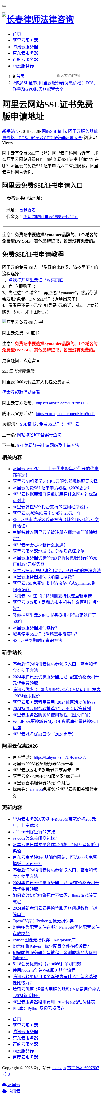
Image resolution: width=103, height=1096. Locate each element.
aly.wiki (36, 789)
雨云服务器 (23, 66)
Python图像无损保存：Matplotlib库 (44, 940)
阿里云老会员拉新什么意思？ (40, 545)
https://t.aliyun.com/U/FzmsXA (62, 403)
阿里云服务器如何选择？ (36, 628)
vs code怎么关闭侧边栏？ (36, 838)
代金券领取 (12, 392)
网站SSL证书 (25, 83)
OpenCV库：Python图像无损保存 (43, 921)
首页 (17, 34)
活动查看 (31, 392)
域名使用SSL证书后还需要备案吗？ (46, 634)
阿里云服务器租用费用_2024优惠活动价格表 (54, 702)
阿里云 (73, 424)
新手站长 (10, 131)
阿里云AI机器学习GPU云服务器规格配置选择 (55, 481)
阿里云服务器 (25, 40)
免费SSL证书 (51, 424)
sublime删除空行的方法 (34, 832)
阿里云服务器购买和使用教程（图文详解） (53, 715)
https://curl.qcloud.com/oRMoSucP (65, 413)
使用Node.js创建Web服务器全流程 (44, 970)
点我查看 (27, 210)
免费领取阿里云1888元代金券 (50, 216)
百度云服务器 (25, 59)
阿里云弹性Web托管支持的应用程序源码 (50, 507)
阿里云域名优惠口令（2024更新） (44, 734)
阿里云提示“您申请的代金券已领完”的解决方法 (57, 570)
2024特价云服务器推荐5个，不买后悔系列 (52, 708)
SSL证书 (28, 424)
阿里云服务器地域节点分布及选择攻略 (49, 551)
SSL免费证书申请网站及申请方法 (48, 445)
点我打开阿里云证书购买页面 (35, 280)
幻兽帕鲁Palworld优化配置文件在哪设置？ (52, 946)
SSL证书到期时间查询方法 (37, 640)
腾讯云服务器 (25, 47)
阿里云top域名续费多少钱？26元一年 (47, 513)
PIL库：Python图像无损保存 (39, 1008)
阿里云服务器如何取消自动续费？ (44, 577)
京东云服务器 (25, 53)
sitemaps (59, 1068)
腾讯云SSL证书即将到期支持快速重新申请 (52, 596)
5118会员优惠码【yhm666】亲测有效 (47, 964)
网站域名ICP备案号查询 (39, 435)
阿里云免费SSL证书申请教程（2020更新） (52, 488)
